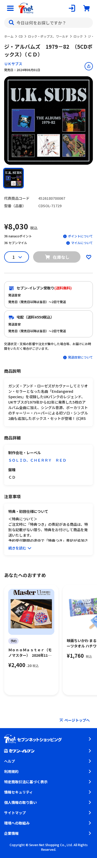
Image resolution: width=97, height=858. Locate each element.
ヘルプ (9, 761)
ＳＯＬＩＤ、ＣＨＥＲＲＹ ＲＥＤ (37, 460)
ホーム (8, 36)
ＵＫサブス (13, 63)
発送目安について (80, 357)
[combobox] (48, 23)
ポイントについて (80, 236)
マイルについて (82, 242)
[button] (13, 178)
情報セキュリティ (18, 792)
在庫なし (61, 257)
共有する (89, 66)
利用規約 (11, 771)
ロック (78, 36)
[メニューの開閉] (10, 8)
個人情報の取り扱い (20, 802)
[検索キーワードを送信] (11, 22)
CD (21, 36)
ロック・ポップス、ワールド (48, 36)
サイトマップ (15, 812)
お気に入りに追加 (89, 257)
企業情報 (11, 833)
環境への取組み (16, 823)
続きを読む (17, 548)
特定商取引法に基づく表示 (26, 781)
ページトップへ (77, 720)
